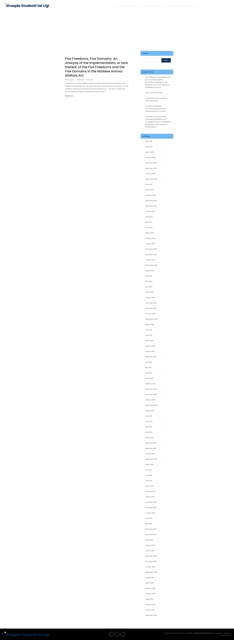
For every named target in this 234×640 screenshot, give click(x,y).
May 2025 (148, 184)
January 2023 (150, 297)
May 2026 (148, 141)
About (124, 6)
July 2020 (148, 416)
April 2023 (148, 287)
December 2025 (151, 163)
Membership (156, 6)
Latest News (133, 6)
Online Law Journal (182, 6)
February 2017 (150, 545)
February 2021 (150, 384)
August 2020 (149, 411)
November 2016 (150, 561)
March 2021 (149, 378)
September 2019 (151, 459)
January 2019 (149, 497)
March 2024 (149, 233)
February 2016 (150, 588)
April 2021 (148, 373)
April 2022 (148, 335)
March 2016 (149, 583)
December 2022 (151, 303)
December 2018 (151, 502)
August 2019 (149, 464)
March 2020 (149, 438)
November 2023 (151, 254)
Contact (195, 6)
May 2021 (148, 368)
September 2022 (151, 319)
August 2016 (149, 578)
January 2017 (150, 551)
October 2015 (150, 594)
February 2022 (150, 346)
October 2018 (150, 513)
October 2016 (150, 567)
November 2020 (151, 394)
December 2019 (150, 443)
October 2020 (150, 400)
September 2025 (151, 179)
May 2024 (148, 222)
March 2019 (149, 486)
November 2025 (151, 168)
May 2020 (148, 427)
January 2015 (150, 610)
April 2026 (148, 147)
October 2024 (150, 211)
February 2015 (150, 604)
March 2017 (149, 540)
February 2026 (150, 157)
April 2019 (148, 481)
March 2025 (149, 190)
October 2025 (150, 174)
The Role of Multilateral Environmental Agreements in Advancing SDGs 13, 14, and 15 (156, 108)
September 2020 (151, 405)
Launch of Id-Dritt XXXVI (153, 93)
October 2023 (150, 260)
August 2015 (149, 599)
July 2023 (148, 276)
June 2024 (149, 217)
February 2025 (150, 195)
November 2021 (150, 357)
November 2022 (151, 308)
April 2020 (148, 432)
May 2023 (148, 281)
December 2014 (151, 615)
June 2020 (149, 421)
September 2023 (151, 265)
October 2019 (150, 454)
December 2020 (151, 389)
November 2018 (150, 508)
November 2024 (151, 206)
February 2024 (150, 238)
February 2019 (150, 491)
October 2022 (150, 314)
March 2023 (149, 292)
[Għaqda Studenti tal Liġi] (27, 6)
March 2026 (149, 152)
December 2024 (151, 201)
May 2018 (148, 524)
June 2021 (148, 362)
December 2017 (151, 529)
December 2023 (151, 249)
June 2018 (148, 518)
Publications (168, 6)
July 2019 (148, 470)
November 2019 (150, 448)
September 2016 (151, 572)
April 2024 (148, 227)
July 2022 (148, 330)
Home (117, 6)
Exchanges (145, 6)
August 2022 (149, 324)
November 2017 (150, 534)
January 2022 (150, 351)
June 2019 (148, 475)
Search (145, 53)
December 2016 (151, 556)
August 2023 (149, 271)
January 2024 (150, 244)
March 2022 (149, 341)
